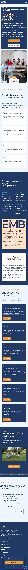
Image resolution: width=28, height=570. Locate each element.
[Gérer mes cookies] (25, 567)
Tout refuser (14, 565)
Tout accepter (14, 562)
